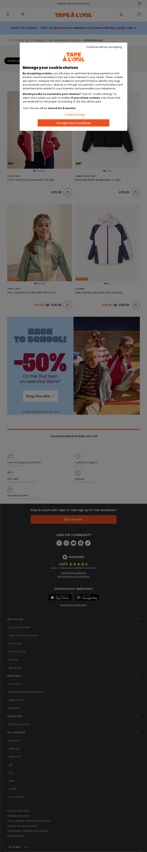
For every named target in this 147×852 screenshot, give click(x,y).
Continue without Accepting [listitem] (104, 47)
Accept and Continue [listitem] (73, 123)
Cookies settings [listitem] (74, 114)
